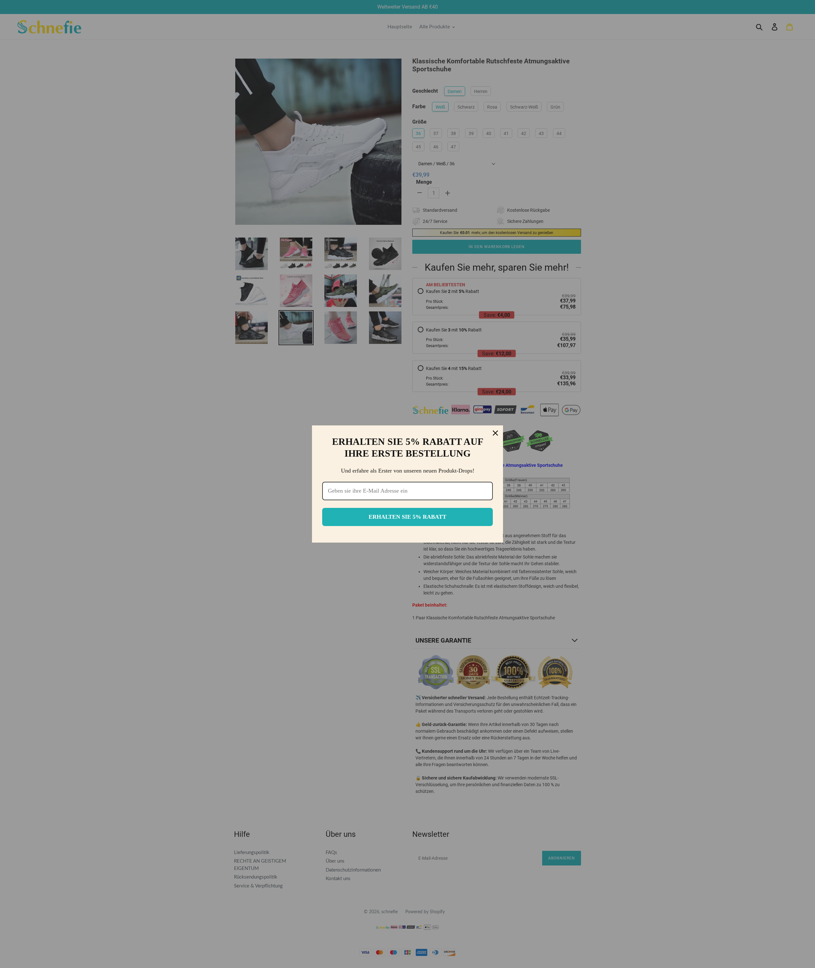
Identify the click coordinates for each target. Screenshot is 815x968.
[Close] (495, 433)
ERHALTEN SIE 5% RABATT (407, 517)
